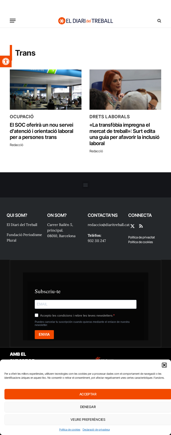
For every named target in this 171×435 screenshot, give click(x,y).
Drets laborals (110, 116)
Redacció (16, 145)
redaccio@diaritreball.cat (109, 224)
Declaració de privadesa (96, 429)
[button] (6, 61)
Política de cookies (69, 429)
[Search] (159, 21)
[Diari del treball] (85, 20)
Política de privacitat (141, 237)
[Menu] (13, 21)
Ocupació (22, 116)
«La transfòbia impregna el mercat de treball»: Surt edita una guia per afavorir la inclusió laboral (124, 134)
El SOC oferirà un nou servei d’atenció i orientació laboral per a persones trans (41, 131)
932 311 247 (97, 240)
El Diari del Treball (22, 224)
